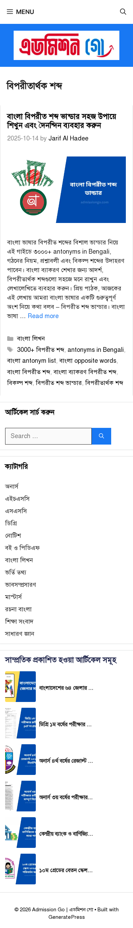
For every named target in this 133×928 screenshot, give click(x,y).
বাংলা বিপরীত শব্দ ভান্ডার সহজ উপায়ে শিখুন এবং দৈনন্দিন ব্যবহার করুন (61, 121)
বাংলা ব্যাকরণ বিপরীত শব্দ (85, 372)
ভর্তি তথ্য (15, 572)
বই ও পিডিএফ (22, 548)
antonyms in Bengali (96, 350)
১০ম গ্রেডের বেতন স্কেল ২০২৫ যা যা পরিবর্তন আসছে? (66, 870)
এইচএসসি (17, 499)
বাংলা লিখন (31, 338)
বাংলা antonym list (31, 360)
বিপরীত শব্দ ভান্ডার (59, 383)
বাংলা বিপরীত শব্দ (28, 372)
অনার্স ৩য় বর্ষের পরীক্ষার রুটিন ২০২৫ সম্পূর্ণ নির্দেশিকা (66, 797)
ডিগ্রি (11, 523)
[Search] (101, 436)
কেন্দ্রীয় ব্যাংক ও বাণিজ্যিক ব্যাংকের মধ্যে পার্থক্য (66, 833)
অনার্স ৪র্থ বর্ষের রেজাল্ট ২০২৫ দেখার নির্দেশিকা (66, 761)
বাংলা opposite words (87, 360)
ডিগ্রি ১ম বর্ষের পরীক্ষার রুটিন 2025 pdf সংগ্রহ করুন (66, 724)
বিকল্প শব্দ (19, 383)
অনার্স (11, 486)
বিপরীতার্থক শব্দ (104, 383)
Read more (43, 316)
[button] (123, 12)
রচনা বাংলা (18, 609)
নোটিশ (13, 535)
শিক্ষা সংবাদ (19, 621)
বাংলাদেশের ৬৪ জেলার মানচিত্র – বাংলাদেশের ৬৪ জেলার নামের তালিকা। (66, 688)
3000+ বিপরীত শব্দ (40, 350)
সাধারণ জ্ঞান (19, 634)
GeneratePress (66, 917)
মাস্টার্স (13, 597)
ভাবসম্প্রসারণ (20, 584)
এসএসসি (16, 511)
